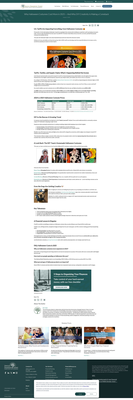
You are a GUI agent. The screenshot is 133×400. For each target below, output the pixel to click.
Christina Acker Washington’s (68, 192)
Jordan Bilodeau (38, 176)
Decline (91, 394)
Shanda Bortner (38, 179)
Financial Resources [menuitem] (84, 6)
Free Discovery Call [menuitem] (107, 6)
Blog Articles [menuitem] (68, 373)
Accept (80, 394)
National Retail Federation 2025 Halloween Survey (83, 111)
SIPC (93, 375)
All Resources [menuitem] (68, 369)
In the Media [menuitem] (68, 377)
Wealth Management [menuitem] (50, 375)
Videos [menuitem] (67, 375)
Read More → (21, 355)
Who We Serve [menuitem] (65, 6)
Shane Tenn (37, 170)
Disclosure (6, 390)
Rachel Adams (37, 172)
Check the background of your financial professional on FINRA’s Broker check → (104, 380)
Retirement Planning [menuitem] (50, 373)
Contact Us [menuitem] (98, 6)
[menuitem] (34, 380)
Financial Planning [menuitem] (50, 369)
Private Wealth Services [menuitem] (51, 377)
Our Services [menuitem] (57, 6)
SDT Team (45, 307)
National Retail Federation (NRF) (64, 80)
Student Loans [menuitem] (49, 371)
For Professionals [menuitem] (74, 6)
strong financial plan (52, 239)
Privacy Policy (86, 386)
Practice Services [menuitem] (49, 379)
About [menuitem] (92, 6)
